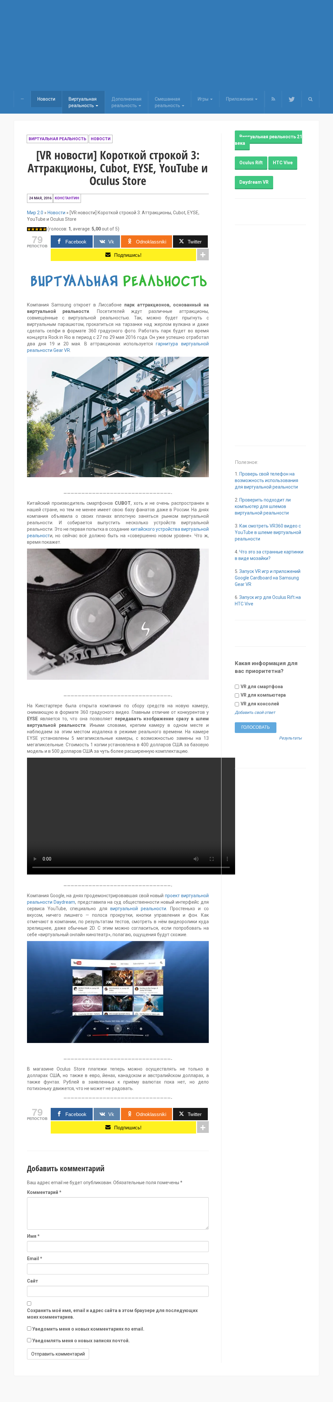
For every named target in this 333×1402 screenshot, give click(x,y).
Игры (203, 99)
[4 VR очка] (41, 229)
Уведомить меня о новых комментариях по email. (88, 1329)
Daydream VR (254, 182)
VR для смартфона (261, 686)
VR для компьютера (263, 695)
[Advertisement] (166, 45)
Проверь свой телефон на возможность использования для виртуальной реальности (266, 480)
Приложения (240, 99)
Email (34, 1258)
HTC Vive (283, 162)
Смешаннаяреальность (168, 102)
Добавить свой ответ (255, 712)
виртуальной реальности (138, 908)
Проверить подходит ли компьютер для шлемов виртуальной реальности (263, 506)
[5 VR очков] (45, 229)
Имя (33, 1236)
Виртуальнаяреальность (83, 102)
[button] (310, 99)
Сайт (32, 1281)
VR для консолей (259, 703)
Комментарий (44, 1192)
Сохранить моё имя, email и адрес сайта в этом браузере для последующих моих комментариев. (112, 1314)
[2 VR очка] (33, 229)
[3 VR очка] (37, 229)
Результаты (290, 738)
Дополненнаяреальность (126, 102)
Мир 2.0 (35, 212)
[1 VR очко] (29, 229)
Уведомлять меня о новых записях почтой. (81, 1340)
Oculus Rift (251, 162)
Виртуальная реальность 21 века (268, 140)
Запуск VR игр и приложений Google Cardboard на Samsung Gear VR (267, 578)
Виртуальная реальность (57, 139)
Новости (46, 99)
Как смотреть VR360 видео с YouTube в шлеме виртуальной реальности (268, 532)
